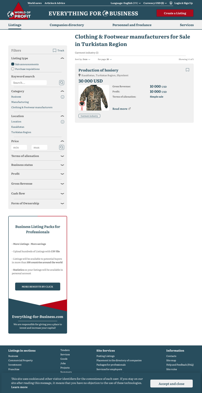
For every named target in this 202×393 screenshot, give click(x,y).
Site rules (171, 369)
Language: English (124, 3)
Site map (171, 360)
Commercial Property (20, 360)
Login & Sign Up (183, 3)
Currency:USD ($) (153, 3)
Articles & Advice (55, 3)
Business (16, 96)
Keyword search (23, 76)
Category (17, 91)
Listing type (19, 58)
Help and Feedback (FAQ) (180, 364)
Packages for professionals (110, 364)
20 (108, 59)
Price (15, 141)
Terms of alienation (25, 156)
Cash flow (18, 193)
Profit (15, 173)
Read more (119, 109)
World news (35, 3)
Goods (63, 358)
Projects (64, 367)
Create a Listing (175, 13)
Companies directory (67, 24)
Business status (22, 165)
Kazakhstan (17, 126)
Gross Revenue (21, 183)
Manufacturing (20, 102)
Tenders (64, 350)
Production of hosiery (98, 70)
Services (65, 354)
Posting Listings (105, 356)
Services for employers (109, 369)
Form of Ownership (25, 203)
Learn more (19, 387)
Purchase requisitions (27, 69)
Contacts (171, 356)
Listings (14, 24)
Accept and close (171, 383)
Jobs (62, 363)
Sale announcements (26, 64)
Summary (66, 372)
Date (85, 59)
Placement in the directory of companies (118, 360)
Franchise (13, 369)
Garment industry (89, 115)
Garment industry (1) (86, 52)
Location (17, 116)
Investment (15, 364)
